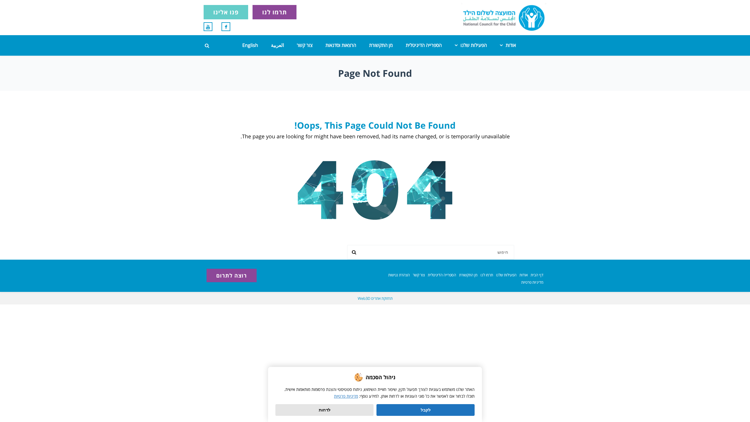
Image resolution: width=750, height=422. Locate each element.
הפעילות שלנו (474, 45)
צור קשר (305, 45)
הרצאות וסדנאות (340, 45)
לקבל (426, 410)
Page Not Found (375, 73)
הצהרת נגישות (399, 275)
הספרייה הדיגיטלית (424, 45)
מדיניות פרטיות (532, 282)
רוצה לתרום (231, 275)
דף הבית (537, 275)
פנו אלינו (225, 12)
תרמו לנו (274, 12)
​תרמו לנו (486, 275)
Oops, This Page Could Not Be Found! (375, 125)
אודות (511, 45)
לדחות (324, 410)
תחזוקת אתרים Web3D (375, 298)
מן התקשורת (381, 45)
